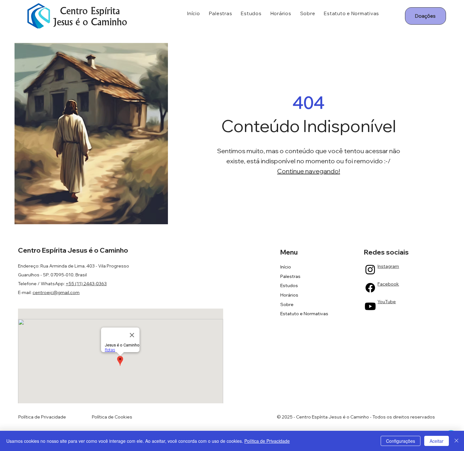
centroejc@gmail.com (56, 292)
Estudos (289, 285)
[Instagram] (370, 269)
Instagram (388, 266)
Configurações (400, 441)
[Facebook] (370, 287)
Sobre (287, 304)
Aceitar (436, 441)
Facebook (388, 284)
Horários (289, 295)
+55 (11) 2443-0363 (86, 283)
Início (285, 267)
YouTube (387, 301)
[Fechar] (456, 441)
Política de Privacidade (42, 417)
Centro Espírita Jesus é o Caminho (90, 16)
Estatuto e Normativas (304, 313)
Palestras (290, 276)
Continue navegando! (308, 171)
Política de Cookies (112, 417)
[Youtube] (370, 306)
